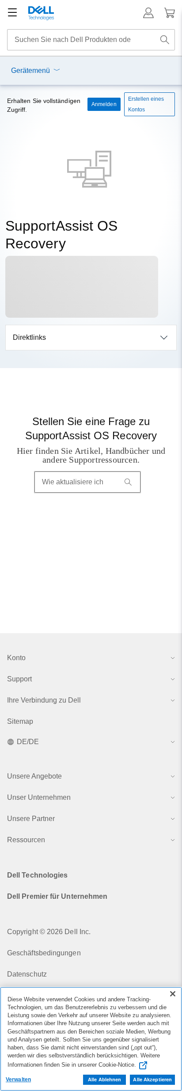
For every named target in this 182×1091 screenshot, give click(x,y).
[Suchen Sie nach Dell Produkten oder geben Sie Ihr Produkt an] (164, 40)
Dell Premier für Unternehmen (57, 896)
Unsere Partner (31, 818)
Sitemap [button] (20, 721)
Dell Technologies (37, 875)
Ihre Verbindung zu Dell (44, 700)
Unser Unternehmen (39, 797)
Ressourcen (26, 840)
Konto (16, 657)
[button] (148, 13)
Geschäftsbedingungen (44, 953)
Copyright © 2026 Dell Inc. (49, 931)
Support (19, 679)
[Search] (128, 482)
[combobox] (91, 39)
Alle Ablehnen (104, 1079)
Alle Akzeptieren (152, 1079)
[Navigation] (12, 12)
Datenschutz (27, 974)
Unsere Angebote (34, 776)
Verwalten (18, 1079)
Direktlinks (29, 337)
